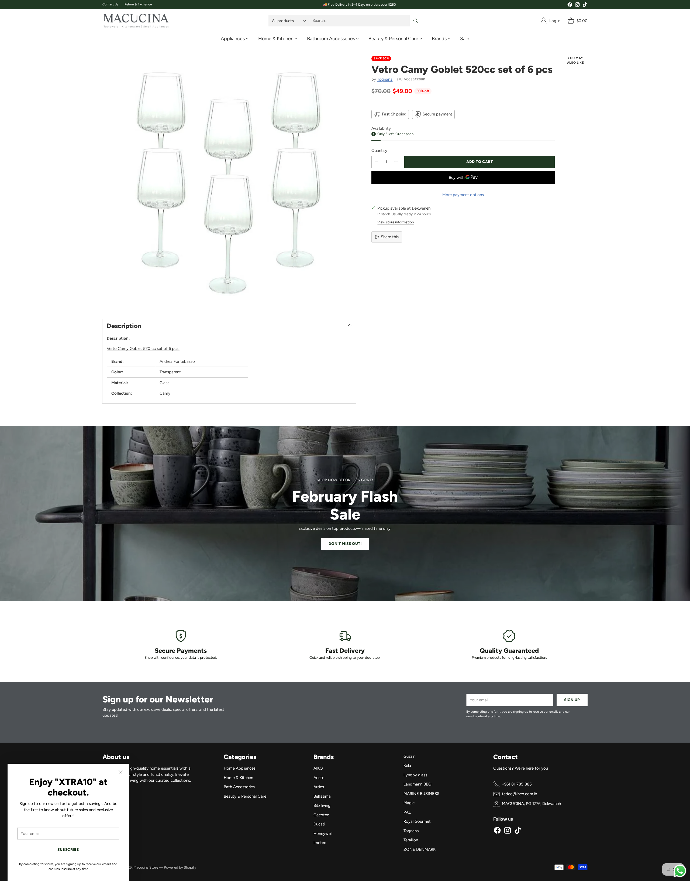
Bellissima (322, 796)
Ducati (319, 824)
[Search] (416, 20)
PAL (407, 812)
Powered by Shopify (180, 867)
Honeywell (322, 833)
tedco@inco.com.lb (519, 793)
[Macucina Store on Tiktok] (585, 5)
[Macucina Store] (136, 20)
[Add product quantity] (396, 162)
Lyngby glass (415, 775)
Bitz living (321, 805)
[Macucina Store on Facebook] (569, 5)
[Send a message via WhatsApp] (679, 870)
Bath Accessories (239, 786)
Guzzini (409, 756)
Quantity (379, 150)
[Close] (120, 772)
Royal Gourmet (417, 821)
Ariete (318, 777)
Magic (409, 802)
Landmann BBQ (417, 784)
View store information (395, 222)
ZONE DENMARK (419, 849)
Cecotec (321, 814)
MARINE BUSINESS (421, 793)
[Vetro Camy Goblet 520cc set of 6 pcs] (229, 183)
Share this (390, 236)
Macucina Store (145, 867)
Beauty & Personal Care (245, 796)
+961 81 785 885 (517, 784)
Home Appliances (240, 768)
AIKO (318, 768)
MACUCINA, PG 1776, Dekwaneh (531, 803)
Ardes (318, 786)
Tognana (384, 79)
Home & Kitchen (238, 777)
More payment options (463, 194)
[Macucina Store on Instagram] (577, 5)
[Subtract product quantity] (376, 162)
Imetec (319, 842)
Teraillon (410, 840)
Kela (407, 765)
